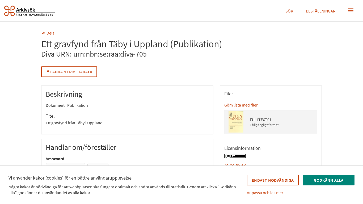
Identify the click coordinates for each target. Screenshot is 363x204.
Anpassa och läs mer (265, 192)
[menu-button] (350, 10)
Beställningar (320, 11)
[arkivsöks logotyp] (29, 11)
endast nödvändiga (273, 180)
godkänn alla (328, 180)
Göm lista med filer (241, 105)
